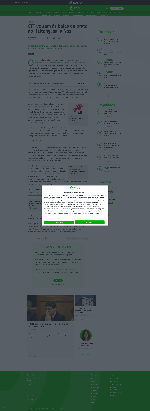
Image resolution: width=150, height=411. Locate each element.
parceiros (59, 195)
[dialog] (75, 205)
